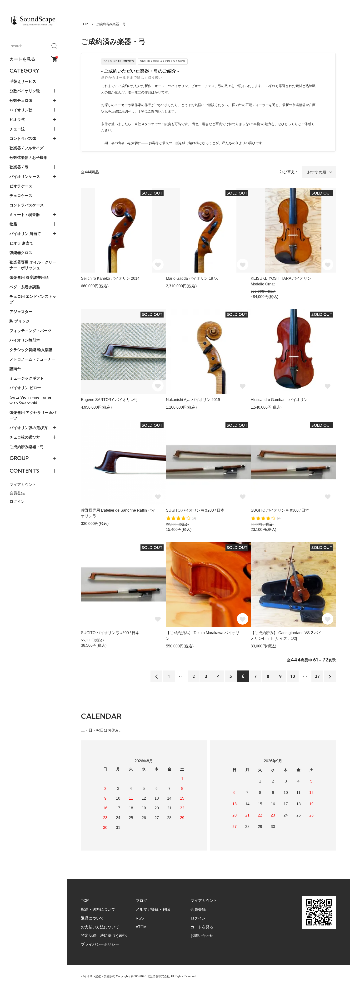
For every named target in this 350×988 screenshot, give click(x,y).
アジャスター (21, 311)
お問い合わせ (201, 936)
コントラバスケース (27, 205)
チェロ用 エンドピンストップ (33, 299)
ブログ (141, 901)
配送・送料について (98, 909)
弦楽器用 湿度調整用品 (29, 277)
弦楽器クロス (21, 252)
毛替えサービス (23, 81)
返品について (92, 918)
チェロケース (21, 195)
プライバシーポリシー (100, 944)
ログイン (17, 501)
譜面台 (15, 368)
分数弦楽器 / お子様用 (28, 157)
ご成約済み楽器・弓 (27, 446)
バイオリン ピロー (25, 387)
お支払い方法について (100, 927)
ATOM (141, 927)
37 (317, 676)
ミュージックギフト (27, 378)
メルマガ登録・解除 (153, 909)
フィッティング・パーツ (30, 330)
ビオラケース (21, 186)
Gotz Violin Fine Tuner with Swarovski (31, 400)
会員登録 (17, 493)
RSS (140, 918)
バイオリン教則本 (25, 340)
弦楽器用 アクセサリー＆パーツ (33, 415)
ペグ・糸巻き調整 (25, 286)
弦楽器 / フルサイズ (27, 148)
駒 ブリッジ (20, 321)
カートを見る (33, 59)
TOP (84, 24)
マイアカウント (23, 485)
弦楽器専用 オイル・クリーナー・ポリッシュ (33, 265)
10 (292, 676)
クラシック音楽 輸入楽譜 (31, 349)
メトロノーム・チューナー (32, 359)
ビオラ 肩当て (21, 243)
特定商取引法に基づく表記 (104, 936)
